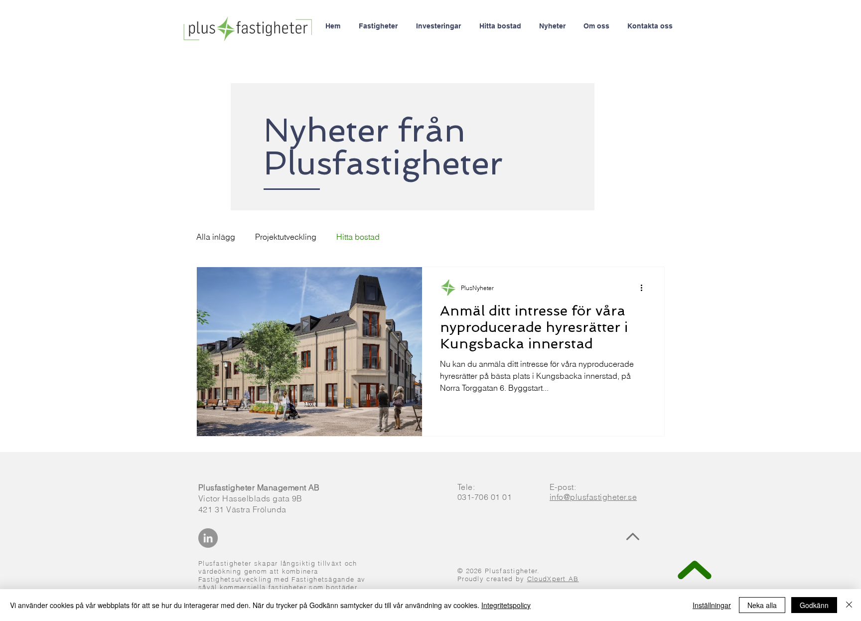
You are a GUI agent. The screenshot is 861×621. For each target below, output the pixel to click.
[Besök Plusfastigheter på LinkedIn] (208, 538)
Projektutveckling (285, 237)
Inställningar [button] (712, 605)
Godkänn (814, 605)
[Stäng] (849, 605)
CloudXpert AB (553, 579)
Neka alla (762, 605)
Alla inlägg (215, 237)
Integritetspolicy (506, 605)
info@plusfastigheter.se (593, 497)
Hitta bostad (358, 237)
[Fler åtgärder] (645, 288)
